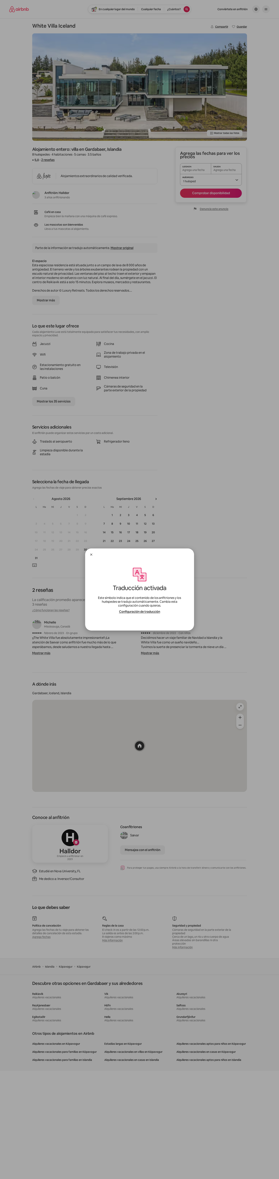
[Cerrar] (91, 554)
